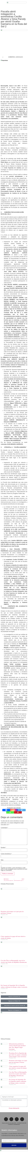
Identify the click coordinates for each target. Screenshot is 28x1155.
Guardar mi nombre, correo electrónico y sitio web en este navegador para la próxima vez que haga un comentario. (14, 869)
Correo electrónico (6, 853)
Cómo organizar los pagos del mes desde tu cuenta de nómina (13, 937)
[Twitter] (22, 810)
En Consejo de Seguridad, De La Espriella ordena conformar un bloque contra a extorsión (14, 986)
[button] (2, 4)
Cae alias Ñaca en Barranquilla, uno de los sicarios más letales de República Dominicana (14, 961)
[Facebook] (6, 810)
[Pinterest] (18, 812)
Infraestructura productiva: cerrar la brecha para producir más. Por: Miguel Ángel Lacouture (17, 1046)
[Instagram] (14, 810)
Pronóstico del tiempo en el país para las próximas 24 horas (12, 912)
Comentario (4, 827)
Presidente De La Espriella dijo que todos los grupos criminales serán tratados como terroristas (18, 1054)
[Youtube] (22, 1119)
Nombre (3, 847)
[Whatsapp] (10, 812)
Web (2, 860)
